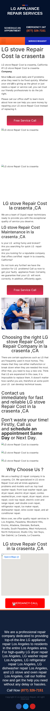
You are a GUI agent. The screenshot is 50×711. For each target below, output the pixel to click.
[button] (3, 40)
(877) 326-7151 (36, 30)
